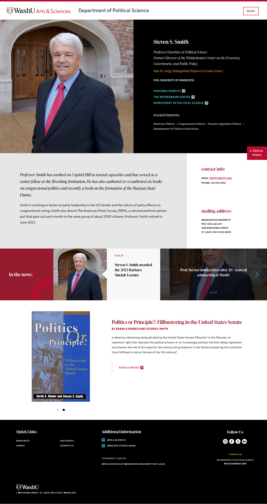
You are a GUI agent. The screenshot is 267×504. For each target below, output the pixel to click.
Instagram (225, 441)
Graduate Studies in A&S (121, 446)
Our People (67, 441)
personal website (167, 91)
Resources (22, 441)
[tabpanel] (133, 355)
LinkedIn (244, 441)
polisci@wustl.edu (235, 464)
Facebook (231, 441)
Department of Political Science (113, 10)
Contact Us (67, 446)
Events (20, 446)
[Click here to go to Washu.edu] (27, 489)
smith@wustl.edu (221, 178)
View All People (258, 153)
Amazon (124, 377)
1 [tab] (58, 410)
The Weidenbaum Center (172, 97)
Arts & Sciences (116, 440)
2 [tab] (64, 410)
